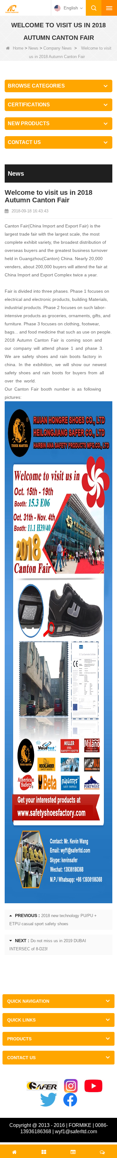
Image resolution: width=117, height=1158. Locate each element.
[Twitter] (48, 1100)
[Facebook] (70, 1100)
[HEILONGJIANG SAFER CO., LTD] (12, 8)
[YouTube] (93, 1086)
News (33, 48)
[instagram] (71, 1086)
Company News (57, 48)
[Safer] (42, 1086)
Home (18, 48)
